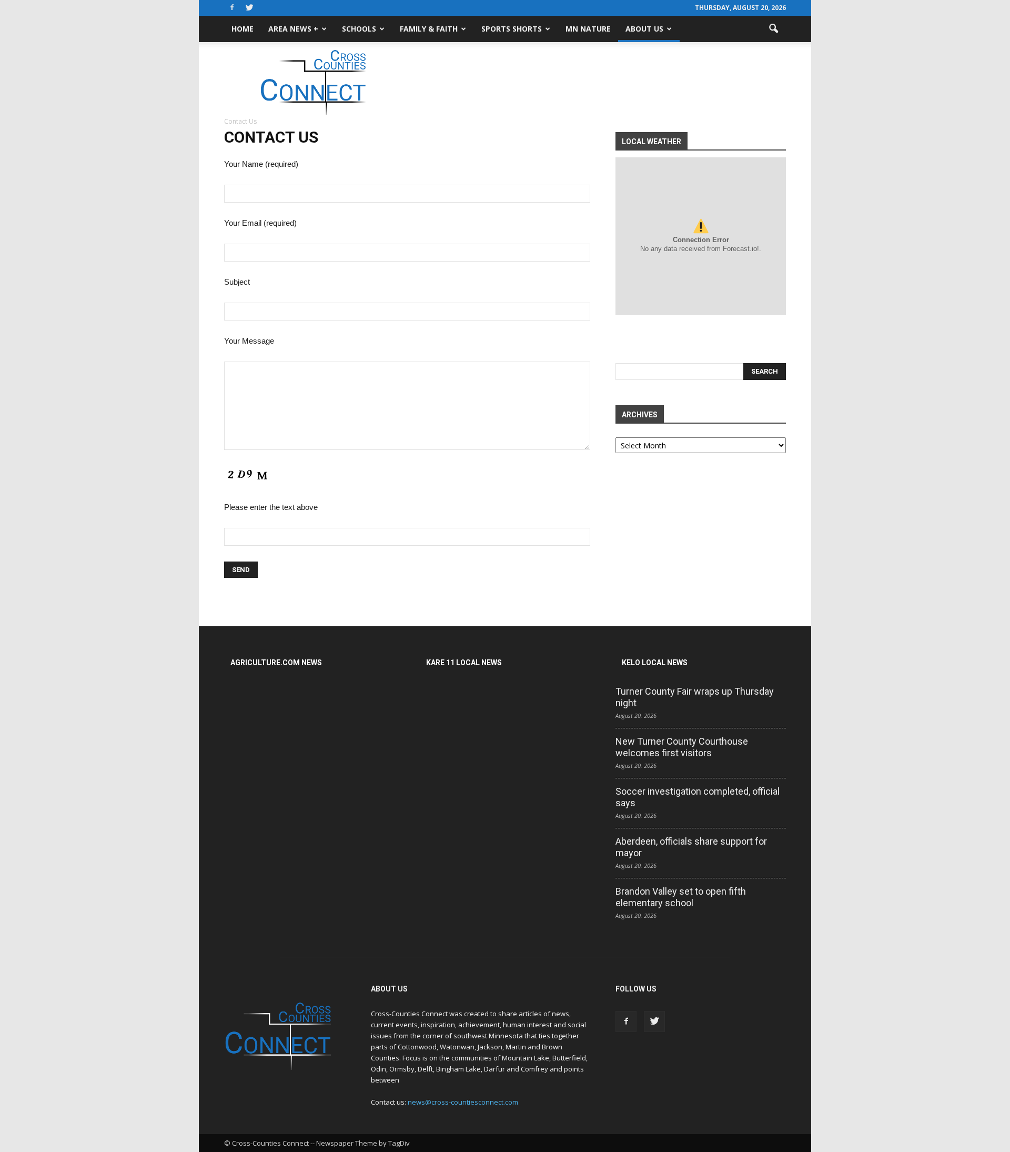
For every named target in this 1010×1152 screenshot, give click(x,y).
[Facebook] (232, 8)
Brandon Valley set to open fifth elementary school (680, 897)
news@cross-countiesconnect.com (463, 1102)
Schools (359, 29)
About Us (644, 29)
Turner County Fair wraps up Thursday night (694, 697)
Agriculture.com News (276, 662)
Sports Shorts (511, 29)
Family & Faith (429, 29)
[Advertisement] (594, 78)
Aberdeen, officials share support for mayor (691, 847)
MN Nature (588, 29)
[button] (773, 29)
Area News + (293, 29)
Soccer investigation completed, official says (697, 797)
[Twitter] (249, 8)
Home (242, 29)
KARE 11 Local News (464, 662)
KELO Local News (655, 662)
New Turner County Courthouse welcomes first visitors (681, 747)
